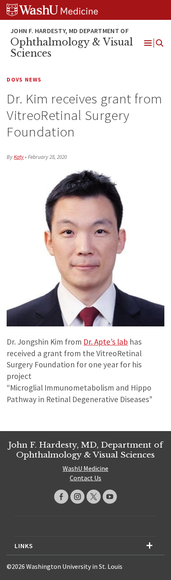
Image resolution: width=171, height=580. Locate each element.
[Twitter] (93, 496)
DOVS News (24, 79)
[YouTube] (110, 496)
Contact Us (85, 478)
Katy (19, 157)
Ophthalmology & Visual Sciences (71, 48)
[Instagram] (77, 496)
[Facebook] (61, 496)
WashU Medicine (85, 468)
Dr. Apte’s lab (105, 342)
